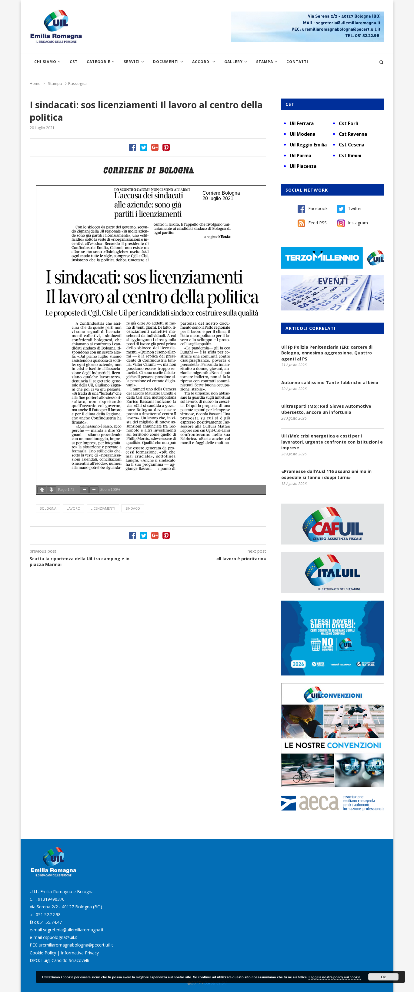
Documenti (166, 61)
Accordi (201, 61)
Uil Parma (300, 155)
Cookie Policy (43, 953)
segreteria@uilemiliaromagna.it (73, 930)
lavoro (73, 508)
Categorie (98, 61)
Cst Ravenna (353, 134)
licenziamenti (103, 508)
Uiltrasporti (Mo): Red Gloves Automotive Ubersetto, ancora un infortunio (326, 409)
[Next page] (51, 489)
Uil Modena (302, 134)
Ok (383, 977)
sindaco (132, 508)
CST (74, 61)
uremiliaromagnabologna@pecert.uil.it (76, 945)
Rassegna (77, 83)
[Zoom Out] (84, 489)
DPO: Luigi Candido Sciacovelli (59, 960)
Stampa (264, 61)
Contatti (297, 61)
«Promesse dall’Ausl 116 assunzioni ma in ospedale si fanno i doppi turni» (326, 474)
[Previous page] (41, 489)
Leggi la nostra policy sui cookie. (335, 977)
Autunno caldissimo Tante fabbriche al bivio (329, 382)
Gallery (233, 61)
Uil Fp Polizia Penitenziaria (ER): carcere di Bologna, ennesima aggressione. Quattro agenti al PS (326, 353)
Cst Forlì (348, 123)
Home (35, 83)
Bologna (48, 508)
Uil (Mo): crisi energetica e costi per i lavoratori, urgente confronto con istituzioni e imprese (332, 442)
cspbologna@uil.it (60, 937)
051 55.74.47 (49, 922)
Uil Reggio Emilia (308, 145)
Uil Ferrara (302, 123)
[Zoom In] (93, 489)
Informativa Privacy (80, 953)
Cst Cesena (351, 145)
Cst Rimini (350, 155)
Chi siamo (45, 61)
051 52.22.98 (48, 914)
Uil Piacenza (303, 166)
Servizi (132, 61)
